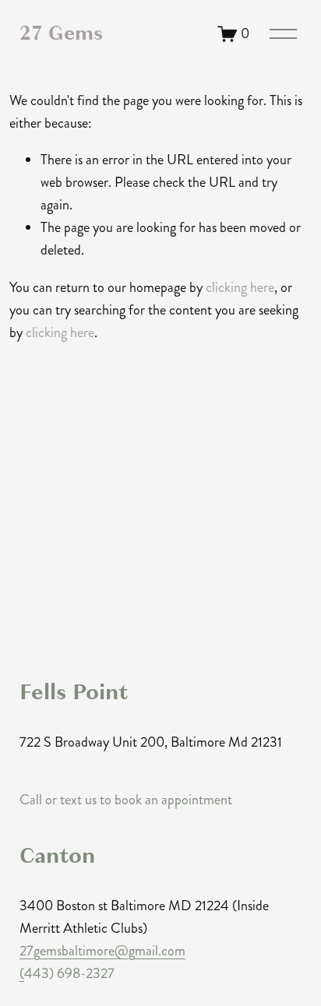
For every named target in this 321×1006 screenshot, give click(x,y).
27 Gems (61, 33)
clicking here (240, 287)
